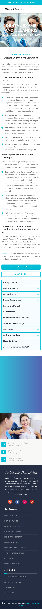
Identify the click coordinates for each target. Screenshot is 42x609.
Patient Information (12, 582)
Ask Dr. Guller (10, 588)
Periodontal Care (11, 542)
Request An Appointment (21, 267)
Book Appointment (15, 458)
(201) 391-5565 (22, 274)
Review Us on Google (21, 404)
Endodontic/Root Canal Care (16, 548)
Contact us (5, 254)
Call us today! (12, 453)
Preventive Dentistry (13, 537)
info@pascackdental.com (16, 460)
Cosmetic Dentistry (12, 526)
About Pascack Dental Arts (15, 577)
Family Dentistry (11, 516)
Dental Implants (11, 521)
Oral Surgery (9, 558)
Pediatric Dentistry (12, 564)
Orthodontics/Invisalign (14, 553)
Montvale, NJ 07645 (15, 445)
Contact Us (9, 593)
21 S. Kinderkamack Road (18, 443)
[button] (21, 283)
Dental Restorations (12, 532)
